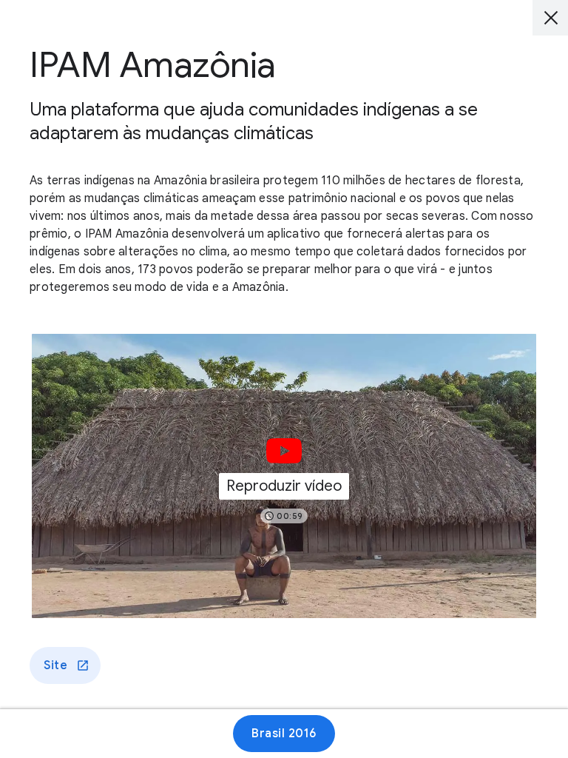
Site (55, 665)
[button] (284, 476)
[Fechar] (550, 18)
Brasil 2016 (284, 733)
